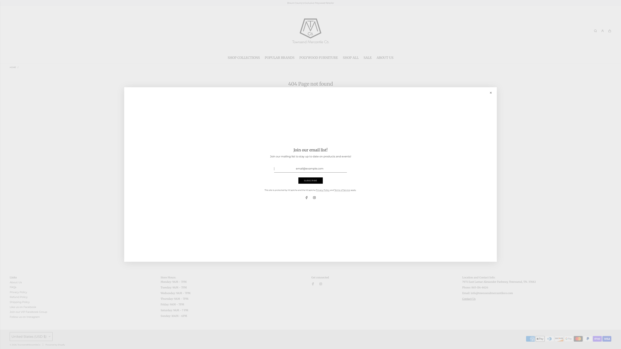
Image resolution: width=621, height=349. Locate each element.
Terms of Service (342, 190)
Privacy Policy (323, 190)
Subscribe (310, 180)
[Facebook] (306, 197)
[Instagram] (314, 197)
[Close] (490, 92)
